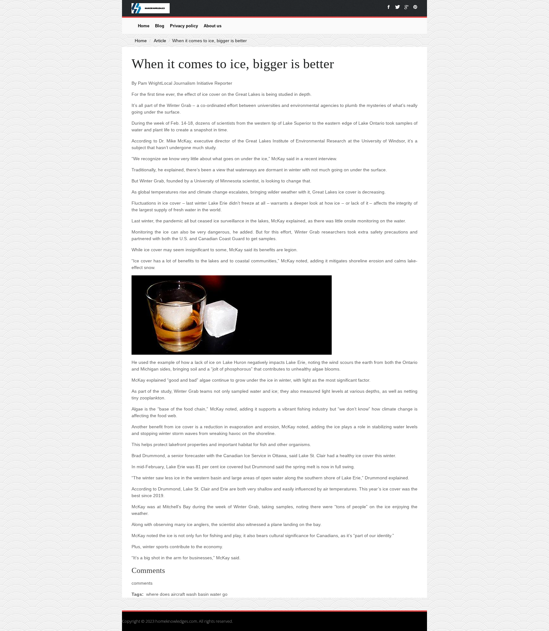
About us (212, 25)
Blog (159, 25)
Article (160, 40)
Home (143, 25)
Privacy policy (184, 25)
